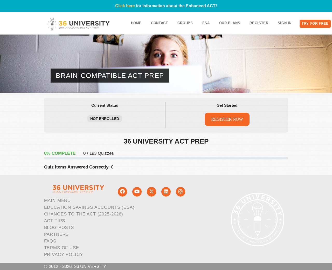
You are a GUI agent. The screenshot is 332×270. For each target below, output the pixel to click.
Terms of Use (61, 247)
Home (136, 23)
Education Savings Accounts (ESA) (89, 207)
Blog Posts (59, 227)
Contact (159, 23)
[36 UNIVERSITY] (78, 24)
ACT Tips (54, 220)
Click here (125, 6)
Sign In (285, 23)
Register (259, 23)
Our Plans (229, 23)
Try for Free (315, 23)
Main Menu (57, 200)
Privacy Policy (63, 254)
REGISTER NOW (227, 119)
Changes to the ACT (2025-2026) (83, 214)
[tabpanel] (166, 154)
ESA (206, 23)
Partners (56, 234)
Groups (185, 23)
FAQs (50, 241)
